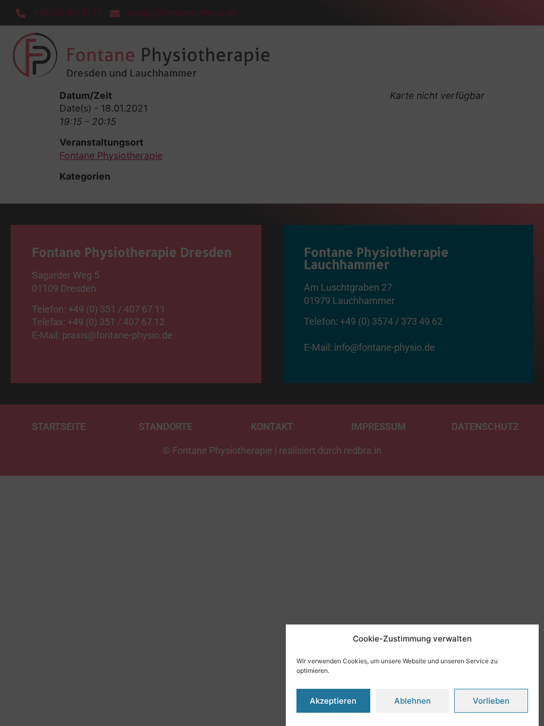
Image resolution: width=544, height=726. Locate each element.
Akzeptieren (333, 701)
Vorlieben (491, 701)
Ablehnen (412, 701)
